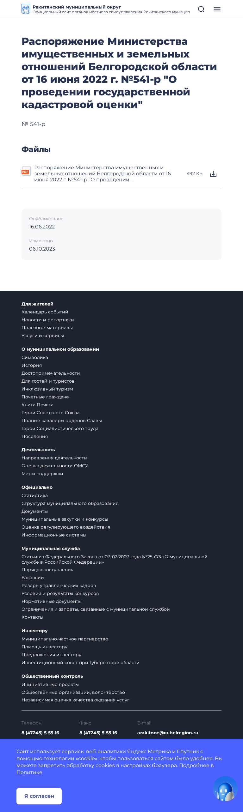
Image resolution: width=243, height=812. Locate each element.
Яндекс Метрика (149, 751)
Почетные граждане (45, 397)
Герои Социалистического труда (60, 428)
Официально (37, 487)
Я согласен (39, 796)
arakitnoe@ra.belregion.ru (167, 733)
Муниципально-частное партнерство (65, 639)
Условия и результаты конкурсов (60, 593)
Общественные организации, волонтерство (73, 692)
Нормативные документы (52, 601)
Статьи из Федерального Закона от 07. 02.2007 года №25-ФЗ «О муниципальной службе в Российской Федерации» (115, 559)
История (32, 365)
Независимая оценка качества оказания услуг (75, 700)
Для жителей (37, 304)
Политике (29, 772)
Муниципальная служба (51, 548)
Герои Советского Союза (50, 412)
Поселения (35, 436)
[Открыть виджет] (225, 788)
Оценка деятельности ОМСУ (55, 466)
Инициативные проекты (50, 684)
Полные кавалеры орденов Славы (62, 420)
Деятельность (38, 449)
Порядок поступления (47, 570)
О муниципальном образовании (60, 349)
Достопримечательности (51, 373)
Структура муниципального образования (70, 503)
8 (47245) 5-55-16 (40, 733)
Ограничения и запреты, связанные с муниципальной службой (96, 609)
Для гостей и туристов (48, 381)
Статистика (35, 495)
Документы (35, 511)
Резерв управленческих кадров (59, 585)
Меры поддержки (42, 473)
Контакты (32, 617)
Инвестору (35, 630)
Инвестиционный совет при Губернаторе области (81, 662)
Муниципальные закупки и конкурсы (65, 519)
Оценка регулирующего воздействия (66, 527)
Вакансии (33, 577)
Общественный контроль (52, 676)
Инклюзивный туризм (47, 389)
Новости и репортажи (48, 320)
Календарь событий (45, 312)
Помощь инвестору (44, 647)
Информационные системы (54, 535)
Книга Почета (37, 405)
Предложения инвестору (51, 654)
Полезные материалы (47, 327)
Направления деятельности (54, 458)
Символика (35, 357)
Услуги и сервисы (43, 335)
